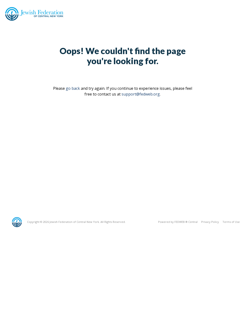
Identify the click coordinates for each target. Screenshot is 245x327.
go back (73, 88)
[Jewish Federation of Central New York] (35, 14)
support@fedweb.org (141, 94)
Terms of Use (231, 222)
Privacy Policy (210, 222)
